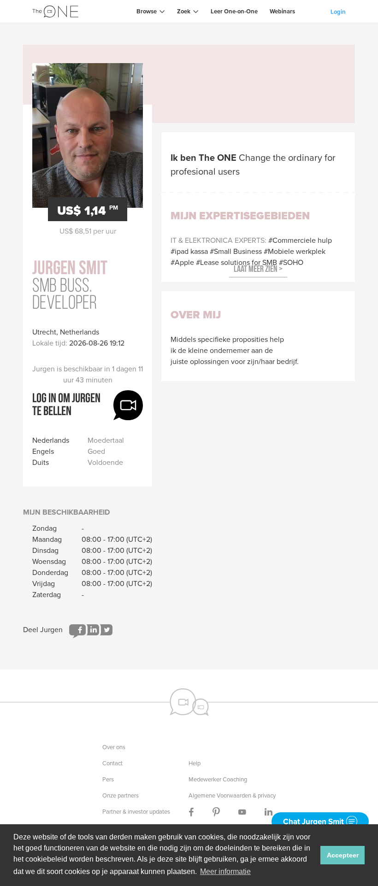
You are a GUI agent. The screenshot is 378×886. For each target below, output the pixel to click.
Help (195, 763)
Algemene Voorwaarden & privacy (232, 795)
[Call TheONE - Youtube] (242, 812)
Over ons (113, 747)
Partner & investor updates (136, 811)
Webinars (282, 11)
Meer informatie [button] (225, 871)
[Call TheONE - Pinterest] (216, 812)
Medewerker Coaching (218, 779)
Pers (108, 779)
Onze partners (120, 795)
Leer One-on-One (234, 11)
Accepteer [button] (343, 855)
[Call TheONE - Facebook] (191, 812)
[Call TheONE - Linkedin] (268, 812)
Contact (112, 763)
